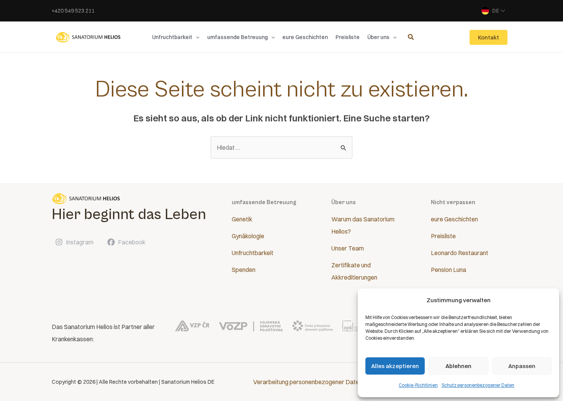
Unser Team (347, 248)
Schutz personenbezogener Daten (478, 385)
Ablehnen (458, 366)
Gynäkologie (248, 236)
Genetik (242, 219)
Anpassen (521, 366)
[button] (195, 37)
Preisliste (443, 236)
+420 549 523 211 (73, 10)
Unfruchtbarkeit (252, 253)
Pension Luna (448, 269)
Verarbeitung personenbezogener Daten (307, 382)
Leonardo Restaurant (459, 253)
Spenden (243, 269)
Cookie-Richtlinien (418, 385)
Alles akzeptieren (395, 366)
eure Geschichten (454, 219)
